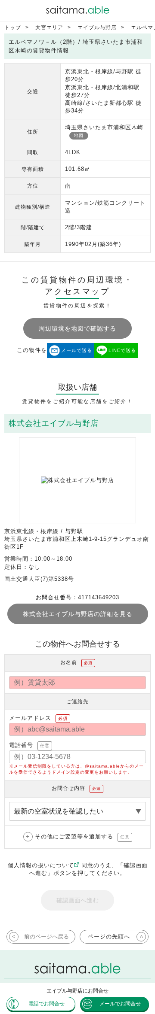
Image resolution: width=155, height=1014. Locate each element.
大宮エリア (49, 27)
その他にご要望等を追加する (82, 836)
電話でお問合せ (46, 1004)
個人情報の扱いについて (41, 865)
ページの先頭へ (109, 936)
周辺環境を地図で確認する (77, 328)
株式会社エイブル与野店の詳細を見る (78, 613)
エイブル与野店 (97, 27)
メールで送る (76, 350)
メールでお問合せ (120, 1004)
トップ (12, 27)
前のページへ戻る (46, 936)
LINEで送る (122, 350)
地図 (79, 135)
